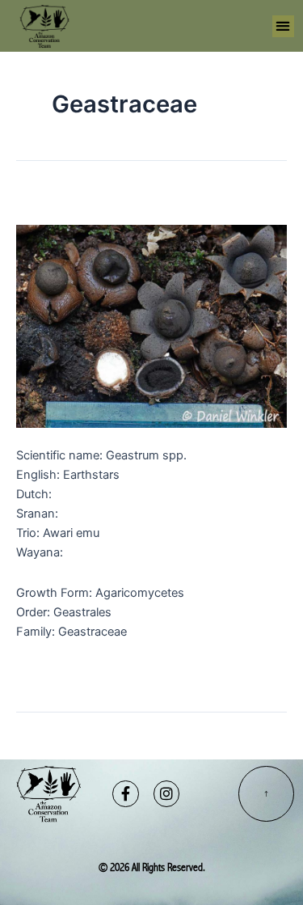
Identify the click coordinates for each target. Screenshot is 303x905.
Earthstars (62, 202)
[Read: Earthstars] (151, 326)
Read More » (50, 667)
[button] (283, 26)
